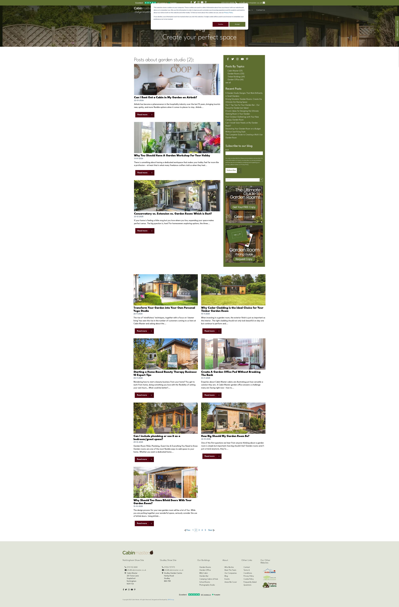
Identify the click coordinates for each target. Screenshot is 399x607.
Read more (142, 115)
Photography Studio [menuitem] (207, 585)
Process (247, 10)
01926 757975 (169, 567)
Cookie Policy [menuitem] (249, 579)
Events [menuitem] (227, 579)
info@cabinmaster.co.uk (250, 3)
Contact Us (260, 10)
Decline (220, 24)
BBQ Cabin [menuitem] (203, 573)
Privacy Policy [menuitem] (249, 576)
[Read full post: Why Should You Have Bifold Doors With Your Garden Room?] (166, 482)
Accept (237, 24)
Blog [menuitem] (226, 576)
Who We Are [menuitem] (229, 567)
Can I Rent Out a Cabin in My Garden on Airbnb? (165, 97)
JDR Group (170, 599)
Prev (188, 530)
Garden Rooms (236, 74)
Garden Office (236, 80)
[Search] (261, 180)
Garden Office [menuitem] (205, 570)
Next (210, 530)
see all (228, 83)
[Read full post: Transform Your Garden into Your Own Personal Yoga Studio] (166, 290)
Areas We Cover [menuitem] (231, 582)
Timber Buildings (236, 77)
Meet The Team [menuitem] (230, 570)
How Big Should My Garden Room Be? (225, 436)
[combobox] (242, 180)
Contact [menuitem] (247, 567)
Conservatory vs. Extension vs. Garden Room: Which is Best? (173, 214)
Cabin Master (235, 71)
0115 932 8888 (228, 3)
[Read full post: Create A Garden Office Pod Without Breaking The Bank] (233, 354)
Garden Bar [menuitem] (203, 576)
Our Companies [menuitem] (231, 573)
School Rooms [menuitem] (204, 582)
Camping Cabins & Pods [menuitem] (208, 579)
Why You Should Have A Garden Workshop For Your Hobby (172, 155)
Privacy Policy (228, 12)
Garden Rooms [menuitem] (205, 567)
